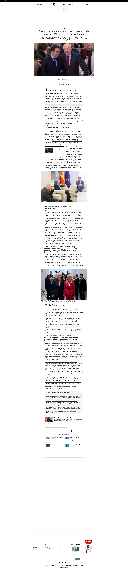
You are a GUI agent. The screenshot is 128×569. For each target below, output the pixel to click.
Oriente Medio (72, 425)
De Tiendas (92, 8)
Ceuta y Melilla (43, 0)
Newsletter (59, 547)
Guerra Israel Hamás (61, 425)
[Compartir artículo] (59, 84)
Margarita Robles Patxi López (14, 0)
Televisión (73, 8)
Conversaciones (86, 8)
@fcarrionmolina (67, 79)
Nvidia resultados (33, 0)
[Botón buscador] (95, 4)
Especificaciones (60, 551)
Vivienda (29, 0)
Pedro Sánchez (64, 426)
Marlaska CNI (38, 0)
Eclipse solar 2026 (47, 544)
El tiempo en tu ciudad (39, 4)
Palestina (78, 425)
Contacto (59, 544)
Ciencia (52, 8)
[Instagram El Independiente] (65, 562)
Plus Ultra (46, 547)
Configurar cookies (81, 565)
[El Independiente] (64, 4)
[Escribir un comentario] (68, 84)
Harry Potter (61, 0)
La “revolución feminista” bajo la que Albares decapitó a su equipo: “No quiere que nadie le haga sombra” (58, 150)
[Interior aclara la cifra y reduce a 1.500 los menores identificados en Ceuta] (48, 439)
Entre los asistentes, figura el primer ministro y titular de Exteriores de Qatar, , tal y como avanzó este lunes (64, 114)
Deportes (63, 8)
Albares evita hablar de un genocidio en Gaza (63, 417)
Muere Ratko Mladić (66, 0)
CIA (50, 0)
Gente (60, 8)
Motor (81, 8)
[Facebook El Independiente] (59, 562)
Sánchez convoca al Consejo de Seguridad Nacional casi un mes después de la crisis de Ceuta (75, 445)
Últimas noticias (7, 0)
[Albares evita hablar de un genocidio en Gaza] (49, 419)
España (38, 8)
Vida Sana (77, 8)
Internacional (47, 8)
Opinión (35, 8)
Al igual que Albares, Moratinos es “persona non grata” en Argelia (61, 362)
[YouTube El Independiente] (62, 562)
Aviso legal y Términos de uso (55, 565)
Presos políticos (47, 0)
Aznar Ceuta (20, 0)
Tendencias (68, 8)
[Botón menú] (32, 4)
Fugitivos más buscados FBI (55, 0)
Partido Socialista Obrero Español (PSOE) (53, 426)
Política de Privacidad (47, 565)
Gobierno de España (53, 425)
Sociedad (56, 8)
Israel (67, 425)
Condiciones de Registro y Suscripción (65, 565)
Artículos (64, 9)
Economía (42, 8)
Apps (58, 548)
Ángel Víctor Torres (25, 0)
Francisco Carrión (61, 79)
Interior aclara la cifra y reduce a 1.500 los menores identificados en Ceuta (56, 438)
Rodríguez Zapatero (48, 548)
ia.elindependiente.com (75, 553)
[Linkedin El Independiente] (68, 562)
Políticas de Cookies (75, 565)
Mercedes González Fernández (49, 553)
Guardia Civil (47, 551)
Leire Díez (46, 552)
